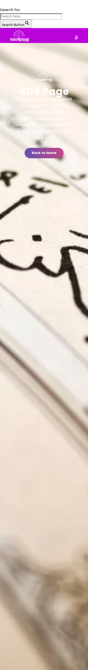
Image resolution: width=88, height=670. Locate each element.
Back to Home (44, 152)
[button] (2, 3)
